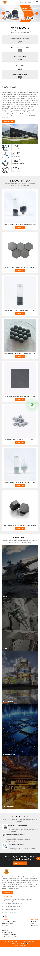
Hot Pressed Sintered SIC (9, 937)
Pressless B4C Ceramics (9, 921)
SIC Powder (5, 930)
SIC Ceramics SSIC (7, 932)
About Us (33, 921)
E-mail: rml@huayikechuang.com (13, 906)
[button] (3, 13)
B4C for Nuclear (6, 928)
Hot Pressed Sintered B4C (9, 923)
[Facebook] (3, 916)
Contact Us (34, 926)
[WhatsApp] (32, 405)
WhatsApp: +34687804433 (11, 909)
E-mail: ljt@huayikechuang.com (13, 903)
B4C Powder (5, 926)
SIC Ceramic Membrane (9, 934)
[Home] (5, 2)
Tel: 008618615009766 (10, 912)
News (32, 923)
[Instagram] (6, 916)
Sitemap (16, 945)
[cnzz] (27, 943)
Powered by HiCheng (18, 943)
